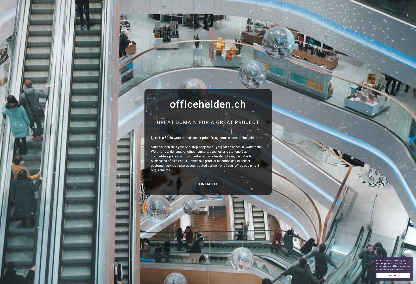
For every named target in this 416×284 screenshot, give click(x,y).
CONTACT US (208, 184)
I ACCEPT (393, 275)
